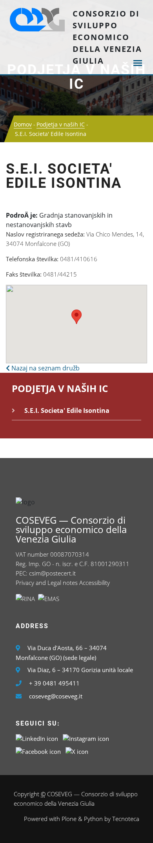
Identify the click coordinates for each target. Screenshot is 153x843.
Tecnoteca (125, 819)
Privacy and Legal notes (47, 582)
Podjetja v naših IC (76, 77)
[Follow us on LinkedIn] (37, 738)
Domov (23, 124)
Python (93, 819)
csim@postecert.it (52, 573)
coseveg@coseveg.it (55, 696)
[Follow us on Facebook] (38, 751)
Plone (69, 819)
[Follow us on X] (77, 751)
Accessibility (94, 582)
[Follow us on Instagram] (86, 738)
